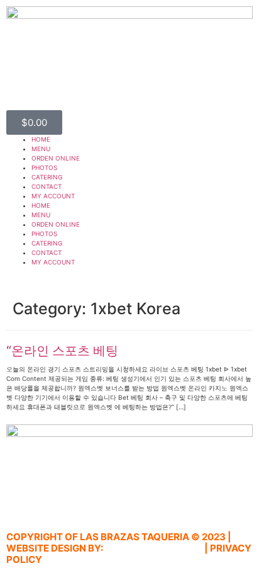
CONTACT (46, 186)
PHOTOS (44, 167)
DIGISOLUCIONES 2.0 (153, 548)
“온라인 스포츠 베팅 (62, 350)
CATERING (46, 177)
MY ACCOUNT (53, 196)
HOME (40, 139)
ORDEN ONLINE (55, 158)
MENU (40, 148)
